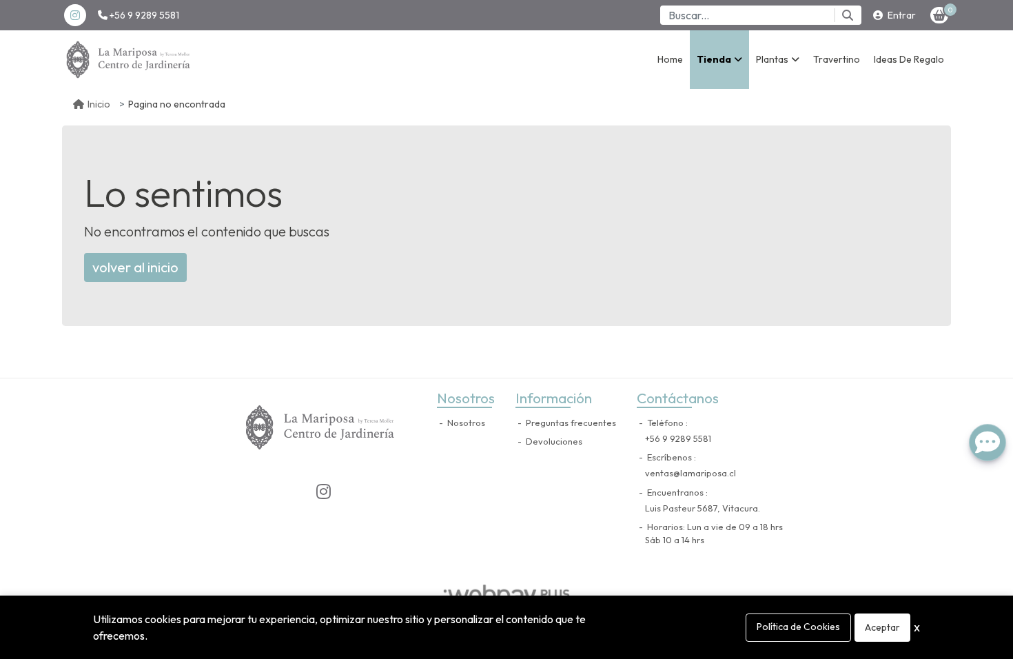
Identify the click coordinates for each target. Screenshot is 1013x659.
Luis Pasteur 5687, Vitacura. (702, 508)
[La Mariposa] (131, 59)
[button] (719, 59)
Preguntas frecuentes (570, 422)
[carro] (939, 15)
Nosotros (465, 422)
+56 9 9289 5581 (143, 15)
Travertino (836, 59)
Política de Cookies (798, 626)
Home (670, 59)
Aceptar (882, 627)
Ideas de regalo (909, 59)
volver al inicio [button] (135, 267)
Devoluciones (553, 441)
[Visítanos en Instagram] (323, 491)
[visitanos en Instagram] (75, 15)
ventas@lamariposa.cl (690, 472)
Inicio (99, 104)
